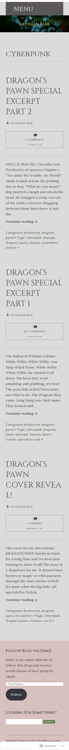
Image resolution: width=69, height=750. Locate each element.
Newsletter (23, 616)
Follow (16, 694)
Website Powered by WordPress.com (33, 741)
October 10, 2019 (34, 337)
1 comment (34, 523)
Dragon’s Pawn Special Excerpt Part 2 (34, 96)
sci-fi (48, 621)
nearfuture (50, 242)
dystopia (21, 434)
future (46, 434)
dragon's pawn (17, 242)
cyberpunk (34, 238)
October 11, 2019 (34, 145)
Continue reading (19, 221)
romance (36, 621)
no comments (34, 331)
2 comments (34, 139)
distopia (49, 238)
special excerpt (29, 439)
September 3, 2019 (34, 528)
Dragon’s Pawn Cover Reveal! (33, 480)
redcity (11, 247)
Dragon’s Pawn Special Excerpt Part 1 (34, 288)
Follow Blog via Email (29, 650)
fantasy (34, 242)
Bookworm (32, 233)
